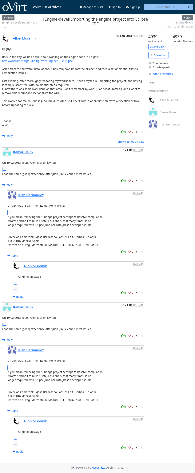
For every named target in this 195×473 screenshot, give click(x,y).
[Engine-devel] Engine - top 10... (19, 24)
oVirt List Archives (47, 7)
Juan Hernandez (31, 195)
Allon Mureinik (24, 38)
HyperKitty (98, 468)
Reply (9, 135)
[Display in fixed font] (136, 132)
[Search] (189, 7)
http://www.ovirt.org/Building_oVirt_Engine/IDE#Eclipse (37, 61)
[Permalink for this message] (142, 132)
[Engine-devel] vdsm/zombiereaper (180, 24)
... (4, 169)
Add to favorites (163, 74)
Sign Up (134, 7)
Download (159, 55)
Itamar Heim (23, 152)
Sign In (116, 7)
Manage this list (92, 7)
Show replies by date (131, 141)
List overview (157, 46)
